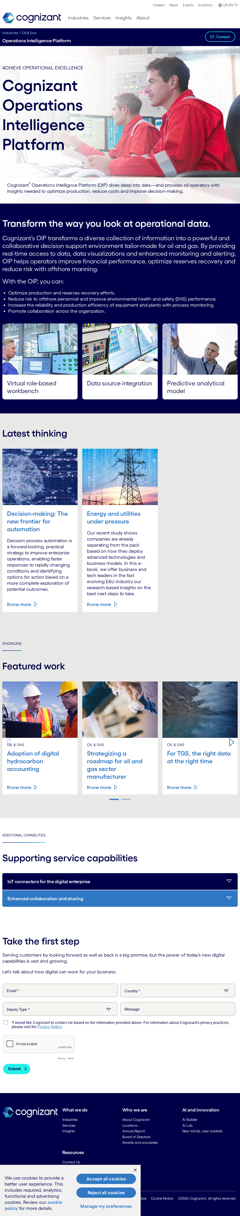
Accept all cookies (106, 1178)
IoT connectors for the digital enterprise (49, 881)
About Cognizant (136, 1120)
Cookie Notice (162, 1198)
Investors (205, 5)
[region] (70, 1190)
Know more (19, 604)
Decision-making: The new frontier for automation (37, 521)
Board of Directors (136, 1137)
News (173, 5)
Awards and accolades (140, 1142)
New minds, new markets (202, 1131)
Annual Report (133, 1131)
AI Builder (189, 1120)
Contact (223, 37)
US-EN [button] (228, 5)
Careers (159, 5)
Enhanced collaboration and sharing (45, 898)
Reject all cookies (106, 1192)
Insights (124, 17)
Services (102, 17)
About (143, 17)
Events (188, 5)
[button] (231, 742)
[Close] (135, 1170)
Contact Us (71, 1162)
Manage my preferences (106, 1206)
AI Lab (187, 1125)
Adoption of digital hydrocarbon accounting (33, 761)
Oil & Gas (29, 33)
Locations (130, 1125)
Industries (78, 17)
